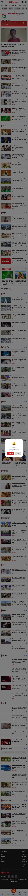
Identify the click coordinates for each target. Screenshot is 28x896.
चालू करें (11, 453)
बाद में (18, 453)
